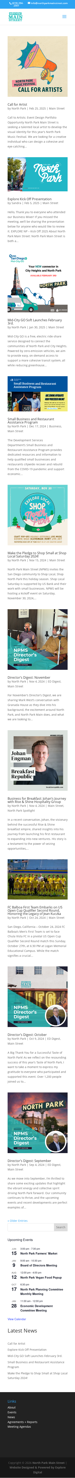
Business (55, 426)
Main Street (57, 108)
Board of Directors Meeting (38, 1265)
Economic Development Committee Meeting (36, 1308)
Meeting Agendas (19, 1426)
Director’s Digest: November (29, 677)
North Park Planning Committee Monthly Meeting (41, 1291)
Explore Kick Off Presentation (30, 199)
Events (12, 1412)
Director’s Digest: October (27, 1034)
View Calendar (17, 1319)
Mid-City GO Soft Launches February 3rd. (35, 322)
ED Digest (54, 681)
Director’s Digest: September (29, 1161)
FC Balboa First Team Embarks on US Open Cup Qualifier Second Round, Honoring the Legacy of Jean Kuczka (35, 910)
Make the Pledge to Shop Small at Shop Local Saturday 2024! (37, 554)
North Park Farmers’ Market (38, 1253)
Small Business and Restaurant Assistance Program (31, 421)
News (11, 1417)
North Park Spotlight (21, 810)
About (12, 1407)
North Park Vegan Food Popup (41, 1277)
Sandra (16, 203)
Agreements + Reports (22, 1422)
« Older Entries (18, 1221)
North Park (19, 108)
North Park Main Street (48, 1463)
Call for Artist (17, 104)
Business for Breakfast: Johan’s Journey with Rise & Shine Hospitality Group (37, 800)
